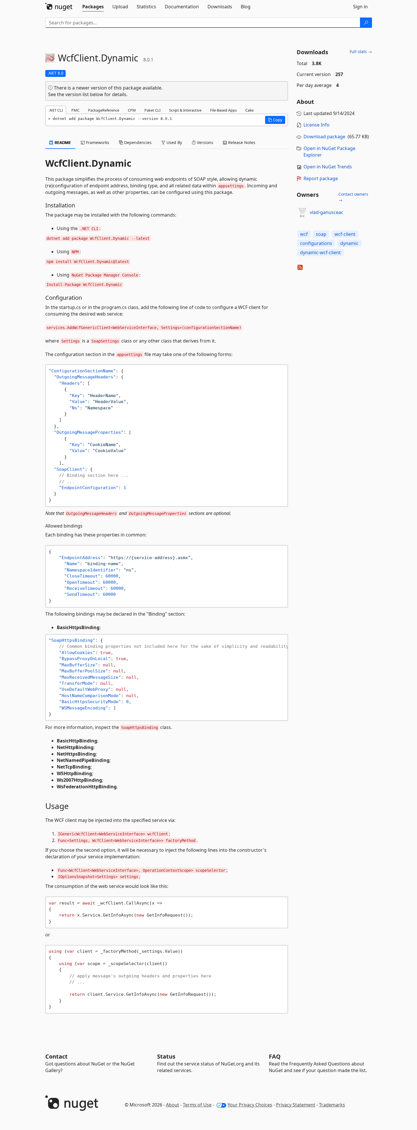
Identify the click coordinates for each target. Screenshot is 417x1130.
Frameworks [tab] (97, 142)
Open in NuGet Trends (328, 167)
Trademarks (332, 1105)
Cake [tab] (249, 110)
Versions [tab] (204, 142)
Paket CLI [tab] (152, 110)
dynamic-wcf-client (320, 252)
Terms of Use (197, 1105)
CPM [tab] (132, 110)
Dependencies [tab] (137, 142)
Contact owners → (353, 197)
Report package (321, 178)
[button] (275, 120)
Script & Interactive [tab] (185, 110)
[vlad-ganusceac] (302, 212)
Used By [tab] (173, 142)
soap (321, 234)
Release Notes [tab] (241, 142)
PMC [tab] (75, 110)
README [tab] (62, 142)
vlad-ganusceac (326, 212)
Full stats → (361, 51)
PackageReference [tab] (103, 110)
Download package (324, 136)
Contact (56, 1056)
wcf (304, 234)
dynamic (349, 243)
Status (166, 1056)
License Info (317, 125)
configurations (316, 243)
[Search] (366, 22)
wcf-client (344, 234)
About (172, 1105)
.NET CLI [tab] (56, 110)
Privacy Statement (295, 1105)
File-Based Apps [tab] (223, 110)
